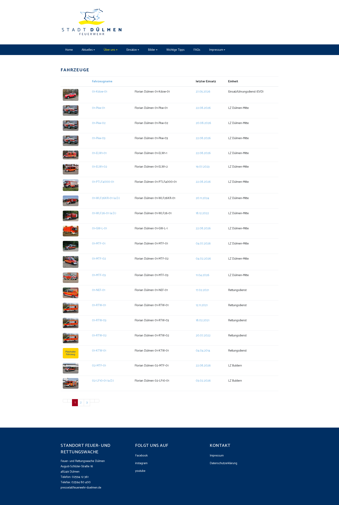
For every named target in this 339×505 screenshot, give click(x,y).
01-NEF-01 (98, 290)
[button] (88, 50)
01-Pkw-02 (99, 123)
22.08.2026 (203, 108)
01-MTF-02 (99, 258)
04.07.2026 (203, 243)
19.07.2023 (203, 166)
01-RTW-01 (99, 305)
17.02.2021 (202, 290)
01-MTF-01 (98, 243)
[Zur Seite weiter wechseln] (92, 400)
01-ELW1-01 (99, 153)
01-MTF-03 (99, 275)
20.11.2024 (202, 198)
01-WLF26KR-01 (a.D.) (106, 198)
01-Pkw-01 (98, 108)
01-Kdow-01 (99, 91)
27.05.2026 (203, 91)
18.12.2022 (202, 213)
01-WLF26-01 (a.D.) (104, 213)
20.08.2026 (203, 123)
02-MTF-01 (99, 365)
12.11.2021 (202, 305)
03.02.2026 (203, 380)
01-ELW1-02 (99, 166)
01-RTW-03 (99, 320)
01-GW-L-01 (99, 228)
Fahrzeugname (102, 81)
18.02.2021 (202, 320)
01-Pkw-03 (98, 138)
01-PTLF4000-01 (103, 181)
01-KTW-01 (99, 350)
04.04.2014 (203, 350)
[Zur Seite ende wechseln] (96, 400)
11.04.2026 (202, 275)
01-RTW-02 (99, 335)
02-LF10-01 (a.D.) (103, 380)
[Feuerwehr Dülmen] (92, 22)
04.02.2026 (203, 258)
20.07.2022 (203, 335)
